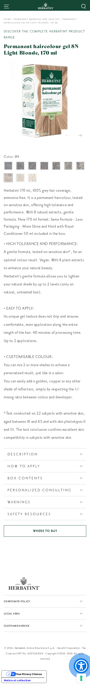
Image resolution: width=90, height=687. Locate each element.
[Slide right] (80, 135)
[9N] (20, 177)
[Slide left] (67, 135)
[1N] (8, 165)
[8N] (8, 177)
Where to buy (45, 531)
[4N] (44, 165)
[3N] (32, 165)
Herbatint (20, 648)
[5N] (56, 165)
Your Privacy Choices (29, 674)
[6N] (68, 165)
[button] (83, 6)
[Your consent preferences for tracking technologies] (81, 678)
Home (7, 19)
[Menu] (6, 6)
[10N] (32, 177)
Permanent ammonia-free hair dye (37, 19)
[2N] (20, 165)
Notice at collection (17, 680)
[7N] (80, 165)
